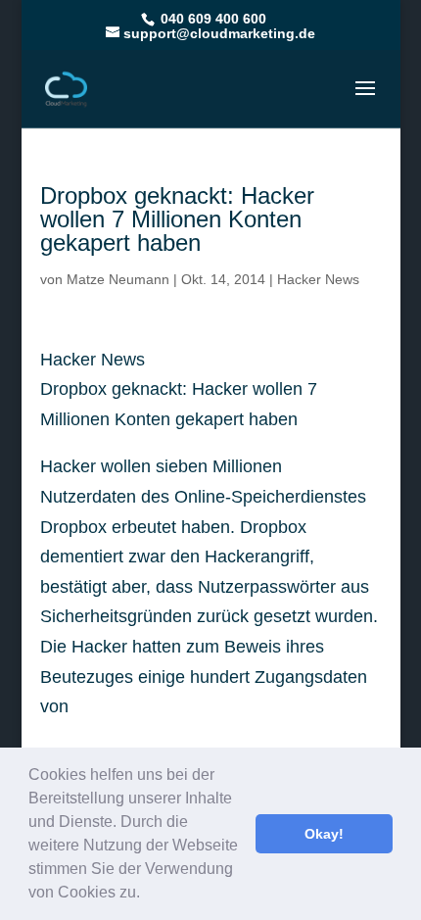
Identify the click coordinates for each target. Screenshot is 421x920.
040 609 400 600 (211, 18)
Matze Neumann (118, 279)
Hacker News (318, 279)
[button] (147, 894)
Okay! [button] (324, 834)
